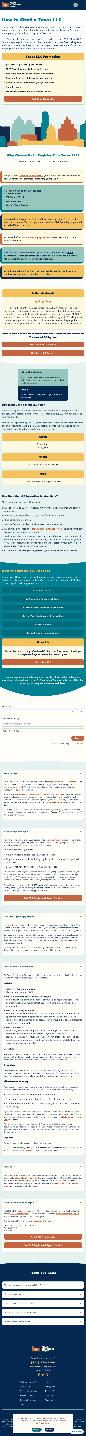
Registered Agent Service (30, 1382)
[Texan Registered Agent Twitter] (42, 1375)
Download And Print (78, 712)
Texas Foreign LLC (27, 1150)
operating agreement (15, 925)
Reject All (49, 1430)
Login (47, 1382)
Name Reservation (54, 802)
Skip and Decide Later (75, 743)
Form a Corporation (28, 1391)
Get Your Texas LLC (43, 98)
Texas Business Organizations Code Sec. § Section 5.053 (39, 794)
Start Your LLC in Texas (43, 344)
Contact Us (24, 1404)
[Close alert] (71, 1416)
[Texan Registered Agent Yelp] (47, 1375)
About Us (49, 1400)
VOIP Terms (50, 1395)
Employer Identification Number (26, 1178)
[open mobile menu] (82, 5)
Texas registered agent (56, 840)
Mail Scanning (62, 222)
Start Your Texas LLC (43, 1236)
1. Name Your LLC (43, 590)
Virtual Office (11, 225)
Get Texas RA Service (43, 353)
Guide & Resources (28, 1400)
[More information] (18, 718)
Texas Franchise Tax (19, 1213)
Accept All (37, 1430)
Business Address (27, 1395)
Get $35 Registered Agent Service (43, 898)
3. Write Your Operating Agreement (43, 607)
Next (78, 738)
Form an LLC (25, 1386)
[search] (75, 5)
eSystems (38, 1221)
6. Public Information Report (43, 632)
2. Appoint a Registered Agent (43, 598)
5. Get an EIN (43, 624)
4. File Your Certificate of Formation (43, 615)
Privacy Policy (50, 1386)
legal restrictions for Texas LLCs (63, 782)
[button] (43, 773)
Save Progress (58, 743)
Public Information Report (67, 1213)
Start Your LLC (43, 662)
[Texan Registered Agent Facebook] (39, 1375)
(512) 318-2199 (43, 1362)
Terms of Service (52, 1391)
